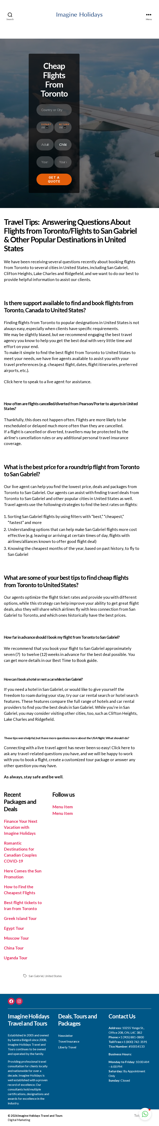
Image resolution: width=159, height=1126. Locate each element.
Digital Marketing (19, 1120)
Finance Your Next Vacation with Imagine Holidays (20, 827)
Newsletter (65, 1035)
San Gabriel (36, 976)
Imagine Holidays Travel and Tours (40, 1115)
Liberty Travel (67, 1047)
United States (53, 976)
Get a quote (54, 179)
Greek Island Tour (20, 918)
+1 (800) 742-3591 (134, 1042)
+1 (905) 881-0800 (131, 1037)
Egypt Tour (14, 928)
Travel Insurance (68, 1041)
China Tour (14, 947)
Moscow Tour (16, 938)
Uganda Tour (15, 957)
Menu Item (62, 806)
